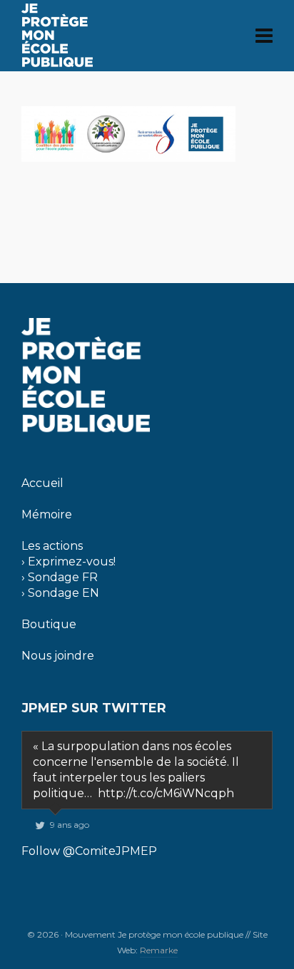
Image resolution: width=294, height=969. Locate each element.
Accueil (42, 483)
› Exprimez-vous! (68, 561)
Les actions (52, 546)
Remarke (159, 950)
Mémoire (46, 514)
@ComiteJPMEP (110, 851)
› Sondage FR (59, 577)
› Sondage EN (60, 593)
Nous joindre (57, 655)
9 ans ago (69, 824)
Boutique (48, 624)
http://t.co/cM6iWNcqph (166, 793)
